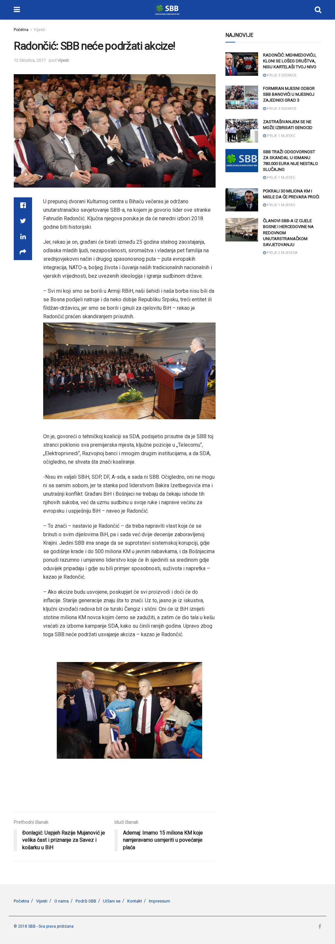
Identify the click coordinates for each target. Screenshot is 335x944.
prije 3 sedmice (281, 75)
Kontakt (134, 901)
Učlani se (111, 901)
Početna (21, 29)
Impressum (159, 901)
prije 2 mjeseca (281, 253)
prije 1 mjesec (280, 136)
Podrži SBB (86, 901)
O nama (61, 901)
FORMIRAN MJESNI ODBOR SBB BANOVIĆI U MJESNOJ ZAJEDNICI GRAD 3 (289, 94)
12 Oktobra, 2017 (30, 60)
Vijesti (39, 29)
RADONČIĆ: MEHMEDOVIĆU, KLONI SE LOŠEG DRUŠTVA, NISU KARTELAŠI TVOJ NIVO (289, 61)
